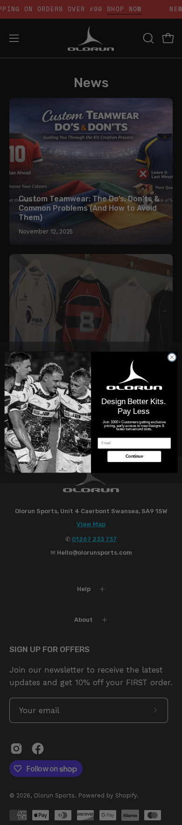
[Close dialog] (172, 358)
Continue (134, 456)
